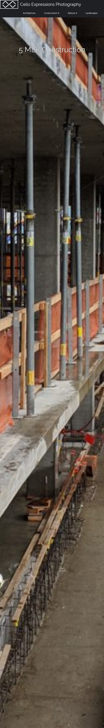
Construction (50, 13)
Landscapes (92, 13)
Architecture (29, 13)
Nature (71, 13)
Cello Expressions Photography (50, 4)
